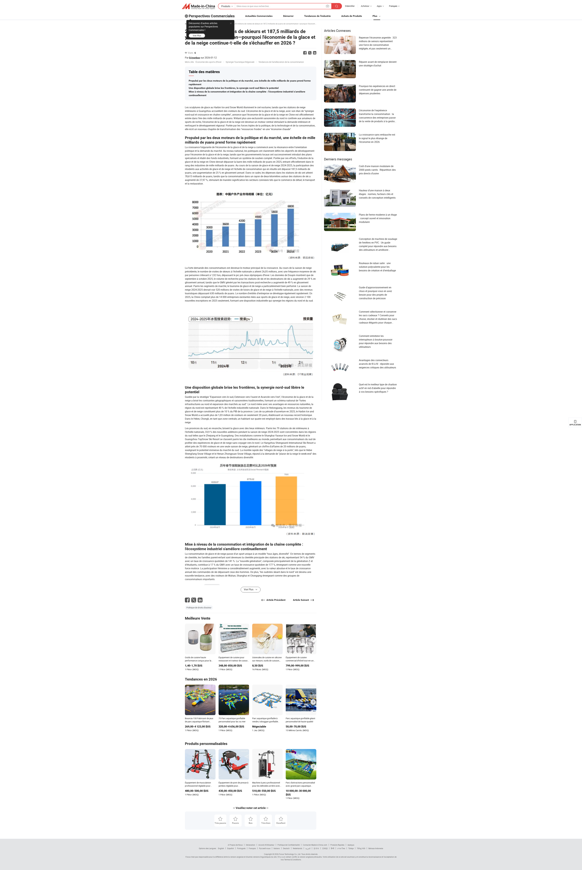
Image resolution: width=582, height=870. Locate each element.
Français (252, 848)
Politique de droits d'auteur (198, 607)
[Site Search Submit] (336, 6)
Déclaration (250, 845)
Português (241, 848)
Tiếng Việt (361, 848)
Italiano (277, 848)
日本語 (325, 848)
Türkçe (351, 848)
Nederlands (297, 848)
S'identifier (350, 6)
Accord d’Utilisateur (266, 845)
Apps (379, 6)
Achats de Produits (351, 16)
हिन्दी (332, 848)
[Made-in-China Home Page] (198, 6)
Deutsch (286, 848)
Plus (375, 16)
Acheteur (365, 6)
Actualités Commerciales (259, 16)
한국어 (316, 848)
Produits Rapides (337, 845)
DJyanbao (194, 57)
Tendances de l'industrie (317, 16)
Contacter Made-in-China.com (315, 845)
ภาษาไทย (341, 848)
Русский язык (264, 848)
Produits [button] (225, 6)
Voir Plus (197, 35)
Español (230, 848)
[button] (327, 6)
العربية (307, 848)
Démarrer (288, 16)
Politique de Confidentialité (289, 845)
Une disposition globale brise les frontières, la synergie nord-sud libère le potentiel (234, 88)
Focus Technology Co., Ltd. (290, 854)
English (221, 848)
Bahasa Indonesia (375, 848)
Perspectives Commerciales (212, 16)
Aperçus (351, 845)
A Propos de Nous (235, 845)
